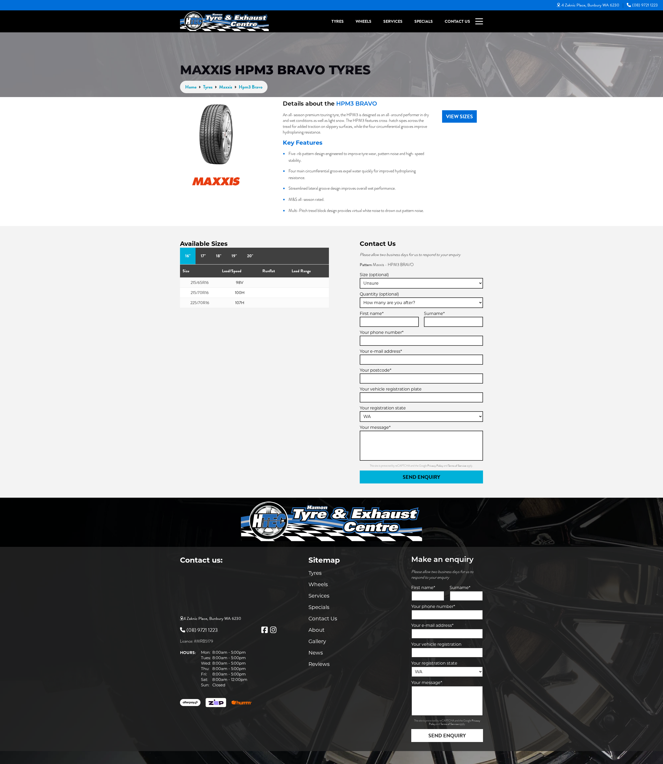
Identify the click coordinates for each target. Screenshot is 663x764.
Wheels (363, 21)
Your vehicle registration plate (391, 389)
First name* (372, 313)
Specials (423, 21)
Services (392, 21)
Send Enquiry (421, 477)
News (315, 653)
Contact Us (457, 21)
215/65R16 (200, 283)
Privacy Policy (435, 466)
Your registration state (383, 408)
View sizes (459, 116)
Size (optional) (374, 274)
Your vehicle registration (436, 644)
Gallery (317, 641)
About (316, 630)
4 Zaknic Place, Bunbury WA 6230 (590, 5)
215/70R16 (200, 293)
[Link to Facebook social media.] (264, 630)
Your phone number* (381, 332)
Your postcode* (375, 370)
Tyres (338, 21)
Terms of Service (457, 466)
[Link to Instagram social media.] (273, 630)
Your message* (375, 427)
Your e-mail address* (381, 351)
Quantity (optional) (379, 294)
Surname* (434, 313)
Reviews (319, 664)
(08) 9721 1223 (645, 5)
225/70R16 (199, 303)
